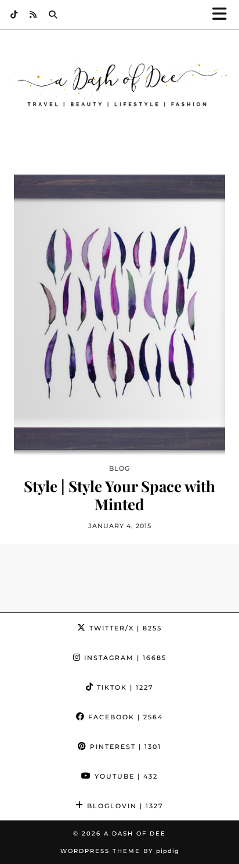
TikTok (124, 687)
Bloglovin (124, 806)
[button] (223, 15)
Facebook (124, 717)
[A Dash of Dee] (119, 85)
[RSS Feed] (33, 14)
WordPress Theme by (119, 851)
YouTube (125, 776)
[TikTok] (14, 14)
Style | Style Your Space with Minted (119, 495)
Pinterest (124, 747)
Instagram (123, 658)
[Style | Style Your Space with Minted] (119, 313)
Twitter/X (124, 628)
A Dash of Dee (135, 833)
